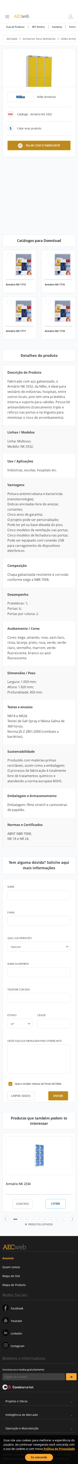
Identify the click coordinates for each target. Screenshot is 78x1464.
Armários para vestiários (39, 39)
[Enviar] (71, 1376)
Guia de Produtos (15, 27)
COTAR (55, 1203)
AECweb (12, 39)
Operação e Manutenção (21, 1428)
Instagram (17, 1346)
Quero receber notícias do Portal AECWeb (38, 1084)
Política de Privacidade (59, 1449)
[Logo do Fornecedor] (21, 97)
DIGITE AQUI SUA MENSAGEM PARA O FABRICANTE (34, 1041)
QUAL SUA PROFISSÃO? (19, 938)
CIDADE (41, 1015)
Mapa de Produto (14, 1285)
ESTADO (11, 1015)
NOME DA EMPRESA (18, 964)
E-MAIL (11, 912)
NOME (10, 886)
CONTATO (22, 1204)
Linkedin (16, 1333)
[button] (5, 1219)
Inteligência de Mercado (21, 1415)
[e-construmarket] (18, 1386)
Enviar (58, 1096)
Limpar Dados (20, 1096)
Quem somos (11, 1267)
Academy (57, 27)
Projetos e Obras (16, 1401)
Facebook (17, 1308)
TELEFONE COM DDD (18, 989)
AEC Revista (38, 27)
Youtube (16, 1321)
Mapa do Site (11, 1276)
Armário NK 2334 (18, 1184)
